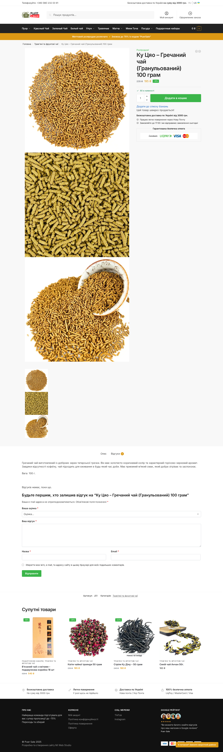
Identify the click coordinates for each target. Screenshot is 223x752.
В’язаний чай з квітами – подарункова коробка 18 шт (38, 668)
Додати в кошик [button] (42, 680)
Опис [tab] (104, 453)
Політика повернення (80, 723)
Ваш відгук (29, 521)
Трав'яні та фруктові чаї (46, 44)
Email (115, 551)
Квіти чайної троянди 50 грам (85, 664)
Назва (26, 551)
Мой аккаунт (166, 17)
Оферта (72, 727)
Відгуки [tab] (117, 453)
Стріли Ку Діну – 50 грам (128, 664)
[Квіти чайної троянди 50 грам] (196, 51)
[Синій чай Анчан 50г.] (180, 637)
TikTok (118, 715)
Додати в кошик (176, 98)
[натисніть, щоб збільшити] (77, 100)
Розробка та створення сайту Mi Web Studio (46, 745)
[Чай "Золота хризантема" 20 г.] (199, 51)
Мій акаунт (74, 715)
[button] (196, 28)
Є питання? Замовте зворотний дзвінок (197, 745)
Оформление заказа (190, 17)
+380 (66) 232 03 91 (47, 3)
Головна (27, 44)
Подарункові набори (33, 661)
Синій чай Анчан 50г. (172, 664)
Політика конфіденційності (83, 719)
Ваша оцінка (30, 508)
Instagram (120, 719)
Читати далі (134, 674)
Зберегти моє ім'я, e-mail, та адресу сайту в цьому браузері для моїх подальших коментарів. (75, 565)
